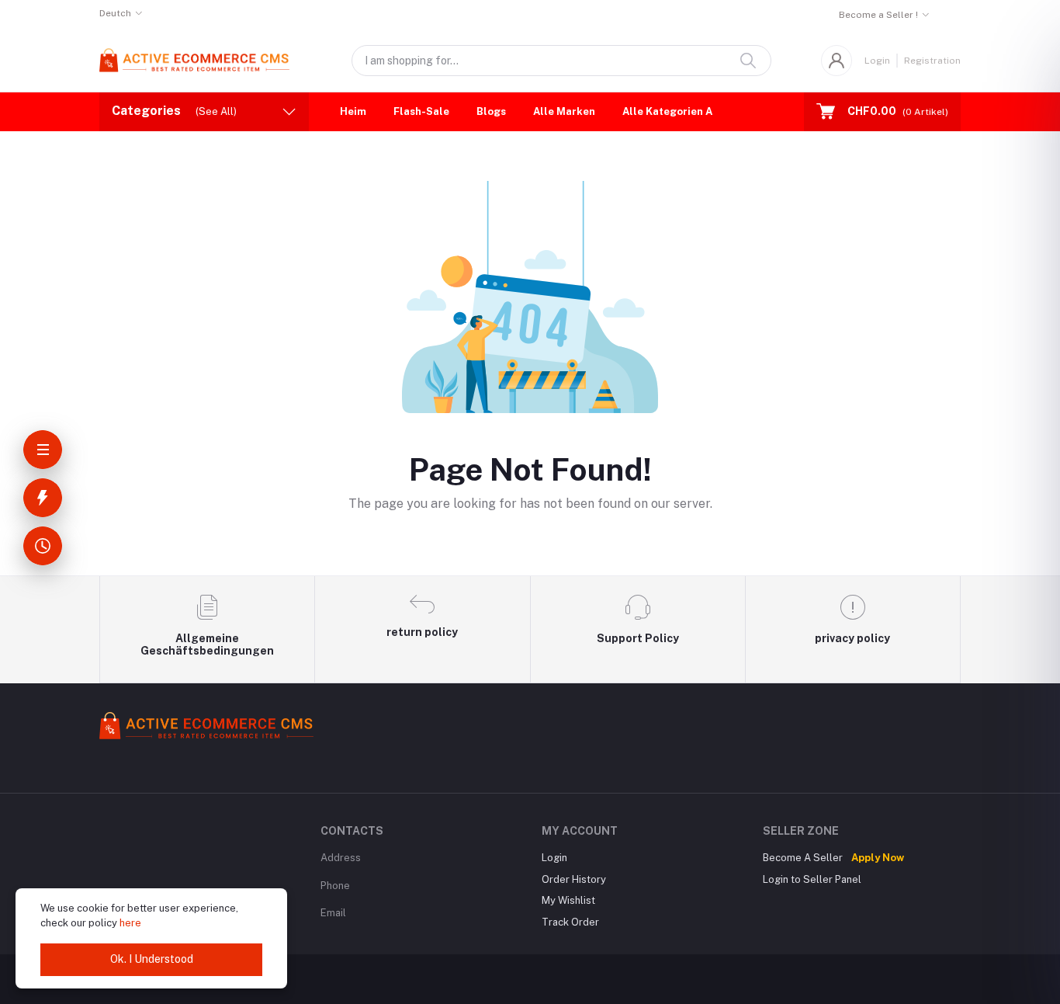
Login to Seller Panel (812, 879)
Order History (574, 879)
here (130, 923)
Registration (932, 60)
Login (877, 60)
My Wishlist (568, 900)
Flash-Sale (421, 111)
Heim (353, 111)
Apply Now (877, 857)
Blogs (491, 111)
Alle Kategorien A (667, 111)
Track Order (570, 922)
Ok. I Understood (151, 959)
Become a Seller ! (878, 14)
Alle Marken (564, 111)
